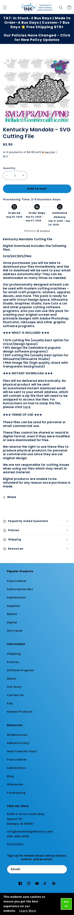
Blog (10, 776)
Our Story (14, 687)
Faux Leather (17, 581)
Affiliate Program (20, 670)
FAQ (10, 703)
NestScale (45, 231)
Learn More (27, 911)
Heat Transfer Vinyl (22, 751)
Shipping (14, 654)
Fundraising (16, 793)
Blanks (12, 614)
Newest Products (20, 711)
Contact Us (15, 695)
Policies (13, 662)
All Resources (17, 735)
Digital (12, 622)
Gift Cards (15, 631)
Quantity (9, 168)
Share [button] (11, 497)
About (11, 678)
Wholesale (15, 784)
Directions (15, 844)
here (26, 407)
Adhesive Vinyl (18, 743)
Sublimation (16, 597)
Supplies (13, 606)
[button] (5, 7)
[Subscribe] (63, 869)
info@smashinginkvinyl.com (30, 831)
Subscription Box (20, 589)
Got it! (66, 904)
